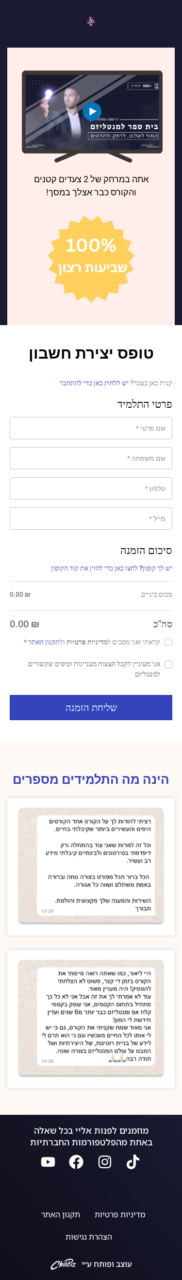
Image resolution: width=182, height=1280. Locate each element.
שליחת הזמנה (91, 707)
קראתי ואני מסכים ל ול (92, 642)
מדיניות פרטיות (120, 1214)
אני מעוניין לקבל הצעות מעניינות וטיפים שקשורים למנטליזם (94, 669)
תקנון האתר (44, 642)
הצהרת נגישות (89, 1236)
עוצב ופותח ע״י (107, 1264)
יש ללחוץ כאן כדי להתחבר (94, 383)
